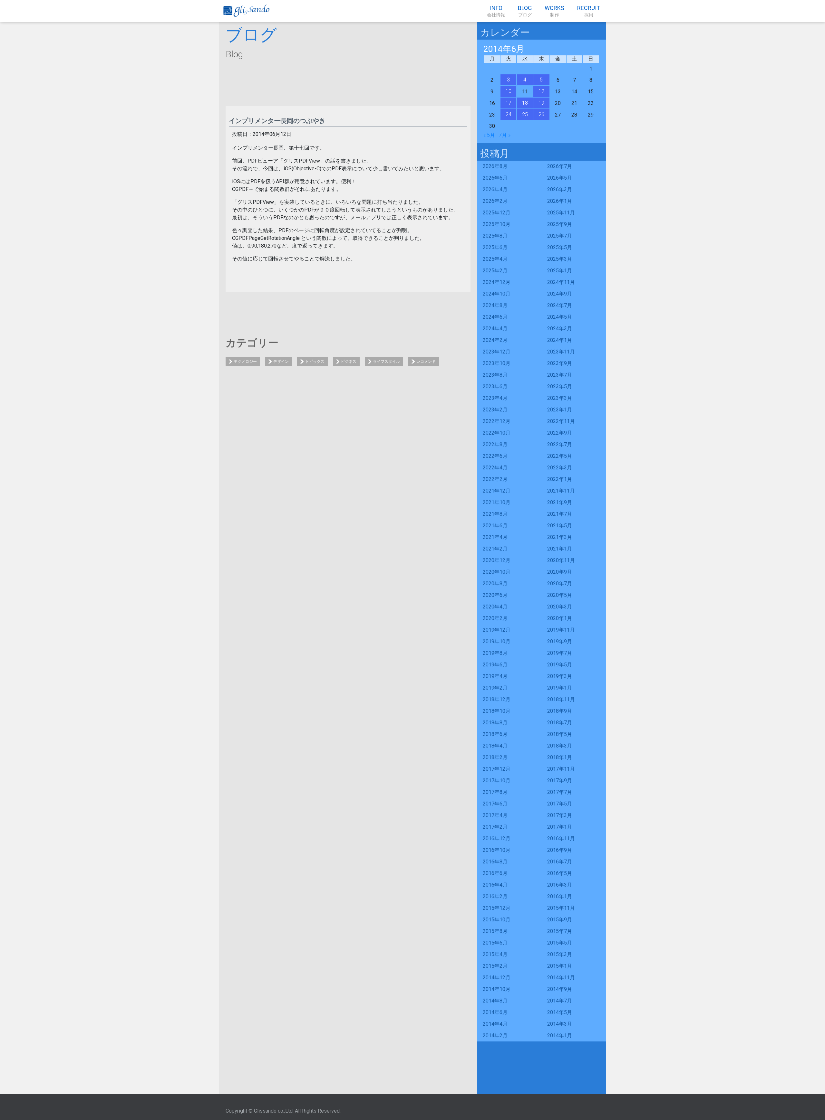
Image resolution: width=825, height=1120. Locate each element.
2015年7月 (559, 931)
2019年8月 (495, 653)
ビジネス (348, 361)
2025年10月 (496, 224)
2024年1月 (559, 340)
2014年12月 (496, 977)
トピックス (315, 361)
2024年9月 (559, 294)
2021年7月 (559, 514)
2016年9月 (559, 850)
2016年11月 (561, 838)
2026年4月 (495, 189)
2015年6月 (495, 943)
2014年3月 (559, 1024)
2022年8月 (495, 444)
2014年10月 (496, 989)
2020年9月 (559, 572)
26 (541, 114)
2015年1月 (559, 966)
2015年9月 (559, 920)
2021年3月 (559, 537)
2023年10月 (496, 363)
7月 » (504, 135)
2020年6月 (495, 595)
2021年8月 (495, 514)
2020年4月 (495, 607)
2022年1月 (559, 479)
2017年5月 (559, 804)
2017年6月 (495, 804)
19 (541, 103)
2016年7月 (559, 862)
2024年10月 (496, 294)
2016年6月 (495, 873)
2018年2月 (495, 757)
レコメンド (426, 361)
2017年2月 (495, 827)
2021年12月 (496, 491)
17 (508, 103)
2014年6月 (495, 1012)
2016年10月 (496, 850)
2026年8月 (495, 166)
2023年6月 (495, 386)
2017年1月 (559, 827)
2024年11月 (561, 282)
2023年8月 (495, 375)
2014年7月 (559, 1001)
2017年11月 (561, 769)
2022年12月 (496, 421)
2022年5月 (559, 456)
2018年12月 (496, 699)
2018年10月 (496, 711)
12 (541, 91)
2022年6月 (495, 456)
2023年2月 (495, 410)
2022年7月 (559, 444)
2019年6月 (495, 665)
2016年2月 (495, 896)
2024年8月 (495, 305)
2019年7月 (559, 653)
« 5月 (489, 135)
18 (525, 103)
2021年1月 (559, 549)
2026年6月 (495, 178)
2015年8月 (495, 931)
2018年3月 (559, 746)
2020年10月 (496, 572)
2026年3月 (559, 189)
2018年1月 (559, 757)
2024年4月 (495, 328)
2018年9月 (559, 711)
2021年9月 (559, 502)
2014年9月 (559, 989)
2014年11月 (561, 977)
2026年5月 (559, 178)
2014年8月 (495, 1001)
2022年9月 (559, 433)
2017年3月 (559, 815)
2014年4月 (495, 1024)
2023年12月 (496, 352)
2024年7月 (559, 305)
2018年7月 (559, 723)
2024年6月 (495, 317)
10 (508, 91)
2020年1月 (559, 618)
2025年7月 (559, 236)
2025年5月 (559, 247)
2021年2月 (495, 549)
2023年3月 (559, 398)
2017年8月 (495, 792)
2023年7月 (559, 375)
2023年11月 (561, 352)
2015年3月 (559, 954)
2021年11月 (561, 491)
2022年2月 (495, 479)
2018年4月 (495, 746)
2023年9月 (559, 363)
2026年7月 (559, 166)
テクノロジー (245, 361)
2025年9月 (559, 224)
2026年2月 (495, 201)
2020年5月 (559, 595)
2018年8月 (495, 723)
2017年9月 (559, 780)
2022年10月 (496, 433)
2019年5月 (559, 665)
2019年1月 (559, 688)
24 (508, 114)
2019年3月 (559, 676)
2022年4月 (495, 468)
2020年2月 (495, 618)
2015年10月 (496, 920)
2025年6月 (495, 247)
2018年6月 (495, 734)
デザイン (281, 361)
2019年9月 (559, 641)
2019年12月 (496, 630)
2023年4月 (495, 398)
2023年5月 (559, 386)
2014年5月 (559, 1012)
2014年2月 (495, 1035)
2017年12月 (496, 769)
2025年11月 (561, 213)
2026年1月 (559, 201)
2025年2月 (495, 271)
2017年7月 (559, 792)
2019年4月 (495, 676)
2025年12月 (496, 213)
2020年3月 (559, 607)
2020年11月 (561, 560)
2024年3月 (559, 328)
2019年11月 (561, 630)
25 (525, 114)
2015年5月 (559, 943)
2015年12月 (496, 908)
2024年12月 (496, 282)
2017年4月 (495, 815)
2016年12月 (496, 838)
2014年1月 (559, 1035)
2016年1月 (559, 896)
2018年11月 (561, 699)
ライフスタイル (386, 361)
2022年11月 (561, 421)
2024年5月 (559, 317)
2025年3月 (559, 259)
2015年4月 (495, 954)
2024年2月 (495, 340)
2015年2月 (495, 966)
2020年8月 (495, 583)
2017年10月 (496, 780)
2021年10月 (496, 502)
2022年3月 (559, 468)
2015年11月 (561, 908)
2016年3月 (559, 885)
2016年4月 (495, 885)
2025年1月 (559, 271)
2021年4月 (495, 537)
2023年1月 (559, 410)
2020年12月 (496, 560)
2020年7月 (559, 583)
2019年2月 (495, 688)
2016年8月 (495, 862)
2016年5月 (559, 873)
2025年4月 (495, 259)
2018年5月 (559, 734)
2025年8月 (495, 236)
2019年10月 (496, 641)
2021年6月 (495, 525)
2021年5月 (559, 525)
